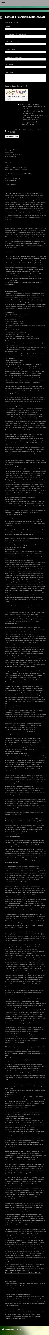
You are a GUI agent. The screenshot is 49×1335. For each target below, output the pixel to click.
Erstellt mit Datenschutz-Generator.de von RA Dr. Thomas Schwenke (23, 1273)
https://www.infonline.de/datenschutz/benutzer (24, 1183)
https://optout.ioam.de (34, 1179)
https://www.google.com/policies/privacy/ (28, 1268)
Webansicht (42, 1332)
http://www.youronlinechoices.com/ (14, 636)
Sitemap (18, 1329)
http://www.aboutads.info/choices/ (14, 634)
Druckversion (9, 1329)
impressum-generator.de (20, 282)
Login (45, 1329)
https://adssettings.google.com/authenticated (17, 1270)
